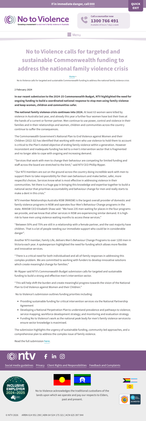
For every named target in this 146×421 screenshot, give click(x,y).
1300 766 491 (104, 20)
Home (72, 76)
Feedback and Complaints (104, 365)
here (47, 341)
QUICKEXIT (135, 6)
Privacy (40, 365)
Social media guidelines (19, 365)
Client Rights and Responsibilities (67, 365)
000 (92, 4)
